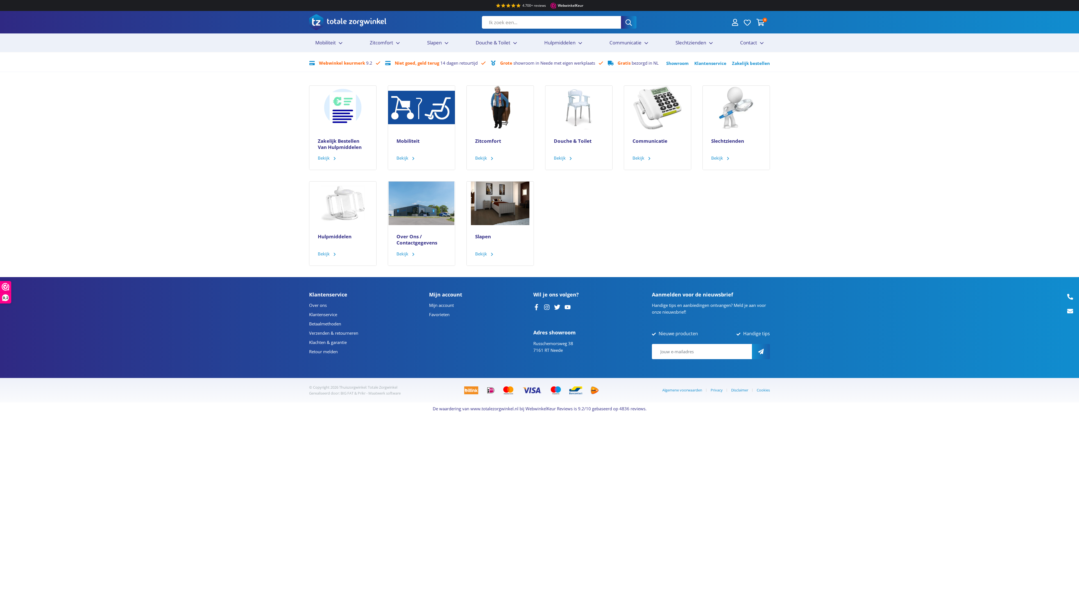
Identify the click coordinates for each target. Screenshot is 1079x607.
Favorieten (439, 314)
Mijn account (441, 305)
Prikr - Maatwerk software (379, 393)
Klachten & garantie (328, 342)
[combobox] (551, 22)
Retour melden (323, 351)
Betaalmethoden (325, 324)
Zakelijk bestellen (751, 63)
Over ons (318, 305)
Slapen (434, 42)
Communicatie (625, 42)
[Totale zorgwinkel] (347, 22)
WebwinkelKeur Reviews (549, 408)
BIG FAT (347, 393)
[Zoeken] (628, 22)
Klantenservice (710, 63)
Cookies (763, 390)
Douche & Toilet (493, 42)
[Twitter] (557, 306)
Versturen (761, 351)
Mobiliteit (325, 42)
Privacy (717, 390)
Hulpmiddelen (559, 42)
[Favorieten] (747, 22)
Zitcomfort (381, 42)
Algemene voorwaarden (682, 390)
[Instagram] (547, 306)
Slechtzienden (690, 42)
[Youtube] (568, 306)
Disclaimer (739, 390)
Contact (748, 42)
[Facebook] (536, 306)
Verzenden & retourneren (333, 333)
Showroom (677, 63)
